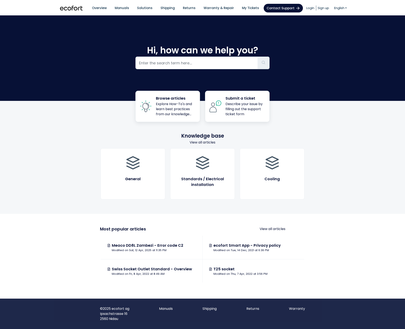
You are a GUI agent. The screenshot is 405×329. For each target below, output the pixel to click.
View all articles (202, 142)
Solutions (145, 8)
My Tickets (250, 8)
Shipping (168, 8)
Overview (99, 8)
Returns (189, 8)
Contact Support (280, 8)
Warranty (297, 308)
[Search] (264, 63)
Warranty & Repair (219, 8)
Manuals (122, 8)
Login (310, 8)
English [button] (339, 8)
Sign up (323, 8)
